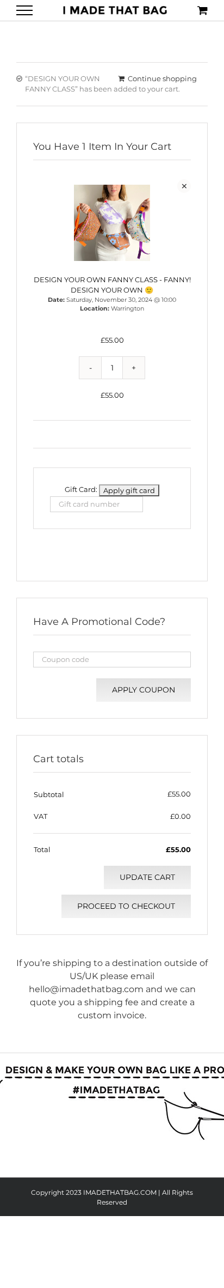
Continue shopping (162, 78)
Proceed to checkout (126, 906)
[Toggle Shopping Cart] (202, 10)
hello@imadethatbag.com (86, 989)
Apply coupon (143, 690)
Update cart (147, 877)
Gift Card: (81, 489)
